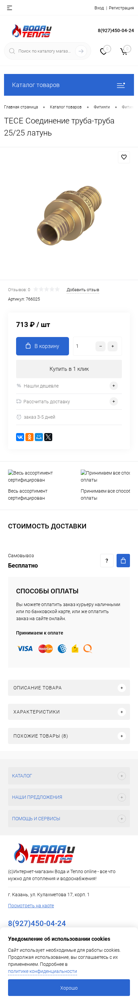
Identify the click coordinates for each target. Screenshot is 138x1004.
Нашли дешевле (41, 386)
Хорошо (69, 988)
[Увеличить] (69, 214)
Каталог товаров (36, 84)
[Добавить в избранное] (124, 157)
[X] (48, 437)
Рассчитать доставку (46, 401)
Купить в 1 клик (69, 369)
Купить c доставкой (123, 560)
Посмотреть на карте (31, 905)
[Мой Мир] (39, 437)
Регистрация (121, 7)
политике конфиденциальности (42, 971)
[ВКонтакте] (20, 437)
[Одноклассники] (29, 437)
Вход (99, 7)
